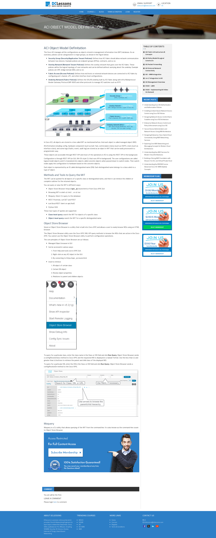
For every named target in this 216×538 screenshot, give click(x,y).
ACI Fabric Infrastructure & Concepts (155, 53)
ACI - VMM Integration (153, 74)
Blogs (101, 12)
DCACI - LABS (150, 86)
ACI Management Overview (155, 82)
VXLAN (81, 522)
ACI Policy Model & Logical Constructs (154, 59)
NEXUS (81, 520)
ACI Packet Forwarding (153, 64)
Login (128, 12)
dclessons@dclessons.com (146, 5)
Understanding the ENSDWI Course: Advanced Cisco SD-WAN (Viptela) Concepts (156, 166)
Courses (114, 522)
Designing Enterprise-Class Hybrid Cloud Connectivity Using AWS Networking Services (158, 137)
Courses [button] (90, 12)
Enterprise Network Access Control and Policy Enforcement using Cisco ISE (157, 124)
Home (81, 12)
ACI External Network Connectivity (153, 69)
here (55, 502)
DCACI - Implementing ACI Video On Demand (156, 90)
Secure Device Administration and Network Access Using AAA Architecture (157, 130)
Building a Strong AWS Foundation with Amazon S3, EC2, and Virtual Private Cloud (158, 159)
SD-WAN (82, 527)
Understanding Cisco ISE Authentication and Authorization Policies (157, 106)
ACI (80, 524)
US (162, 5)
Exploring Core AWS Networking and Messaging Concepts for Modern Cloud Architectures (157, 146)
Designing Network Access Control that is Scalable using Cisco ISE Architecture (158, 118)
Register (137, 12)
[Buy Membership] (91, 453)
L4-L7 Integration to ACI (154, 78)
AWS (80, 529)
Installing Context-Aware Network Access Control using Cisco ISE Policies (158, 112)
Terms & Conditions (118, 527)
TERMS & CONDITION (115, 12)
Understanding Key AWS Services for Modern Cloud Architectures (156, 153)
